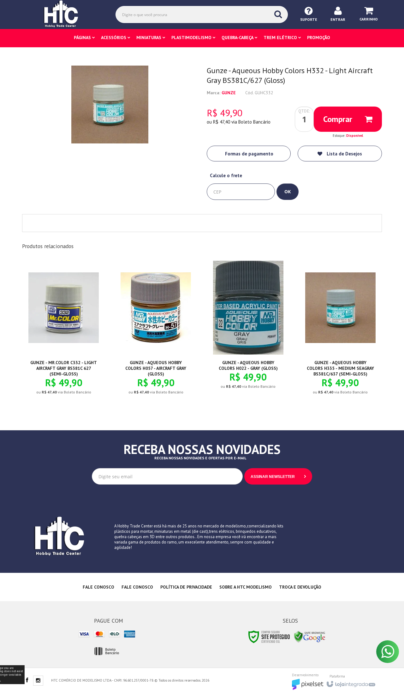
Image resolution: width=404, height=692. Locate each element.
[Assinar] (278, 476)
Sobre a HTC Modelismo (245, 587)
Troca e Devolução (300, 587)
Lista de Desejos (343, 154)
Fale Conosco (98, 587)
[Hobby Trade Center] (65, 14)
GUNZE (229, 93)
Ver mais (67, 368)
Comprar (337, 119)
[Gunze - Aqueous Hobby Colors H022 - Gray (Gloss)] (248, 329)
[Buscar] (278, 14)
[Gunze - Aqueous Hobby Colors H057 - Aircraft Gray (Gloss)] (155, 332)
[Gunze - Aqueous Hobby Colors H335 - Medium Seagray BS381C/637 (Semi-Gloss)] (340, 332)
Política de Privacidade (186, 587)
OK (287, 192)
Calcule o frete (226, 175)
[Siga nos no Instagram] (38, 681)
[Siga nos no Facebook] (27, 680)
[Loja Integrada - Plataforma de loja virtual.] (350, 682)
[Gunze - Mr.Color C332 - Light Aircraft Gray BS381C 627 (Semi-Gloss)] (63, 332)
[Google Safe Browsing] (309, 636)
